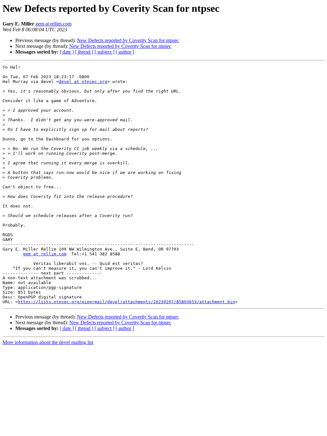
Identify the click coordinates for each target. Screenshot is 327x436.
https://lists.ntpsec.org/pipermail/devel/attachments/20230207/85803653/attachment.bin (126, 301)
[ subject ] (104, 52)
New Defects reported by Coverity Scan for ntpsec (128, 40)
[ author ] (125, 52)
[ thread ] (84, 52)
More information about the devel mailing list (48, 342)
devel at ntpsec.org (83, 81)
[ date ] (67, 52)
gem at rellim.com (53, 23)
